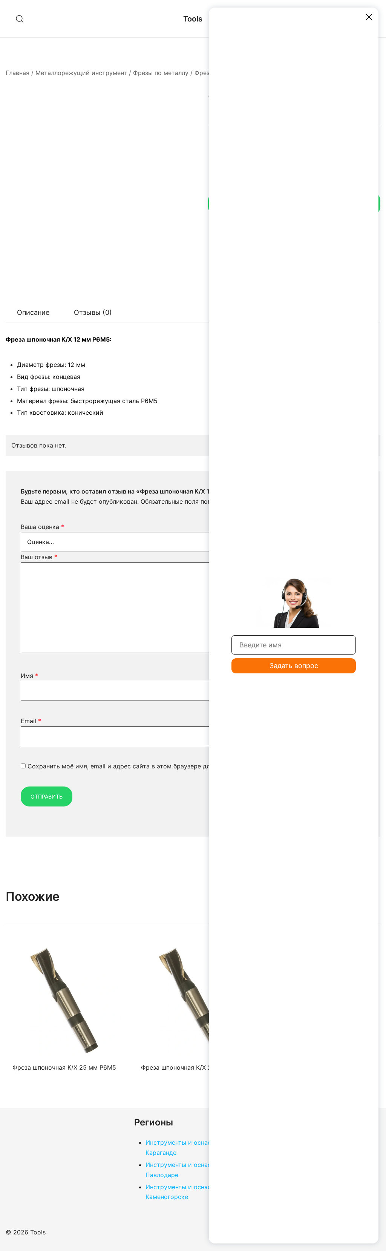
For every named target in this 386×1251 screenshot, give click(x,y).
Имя (29, 675)
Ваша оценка (42, 526)
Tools (192, 18)
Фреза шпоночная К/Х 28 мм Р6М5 (193, 1067)
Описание (33, 312)
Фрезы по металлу (160, 73)
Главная (17, 73)
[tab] (33, 312)
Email (31, 721)
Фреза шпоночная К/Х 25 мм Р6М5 (64, 1067)
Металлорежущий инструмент (81, 73)
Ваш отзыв (39, 557)
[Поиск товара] (20, 19)
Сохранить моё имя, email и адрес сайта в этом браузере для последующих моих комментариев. (175, 766)
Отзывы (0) (93, 312)
